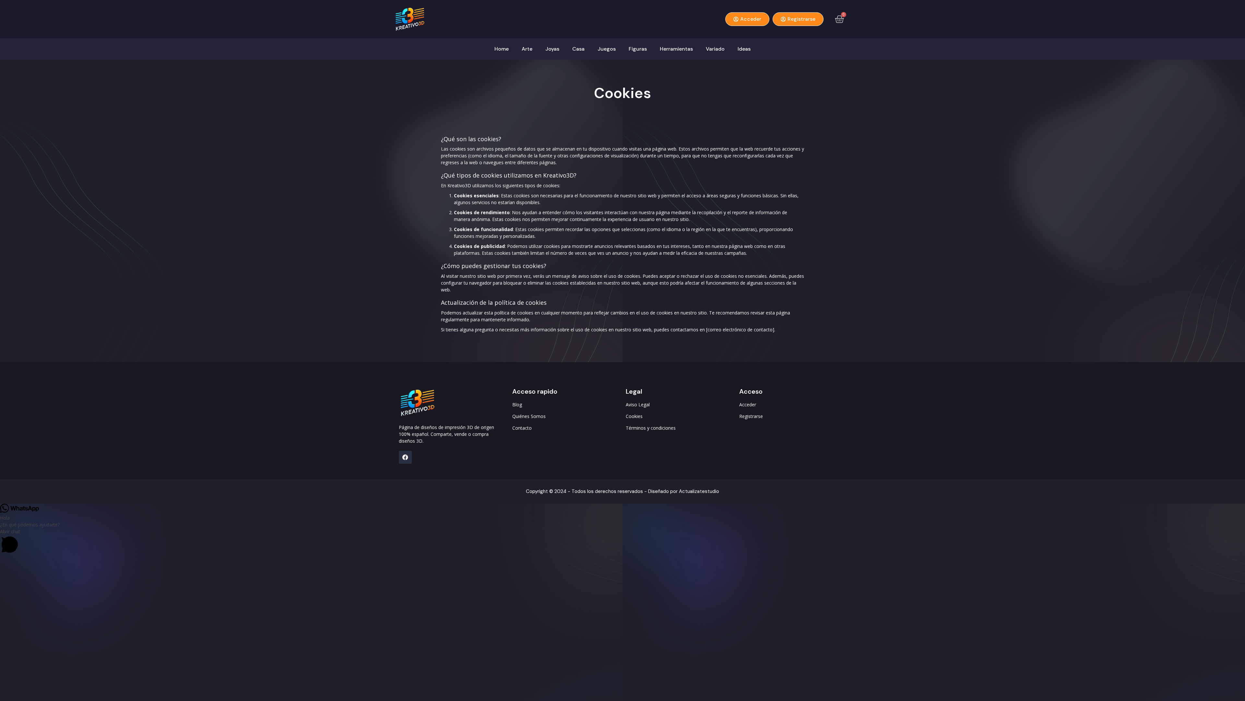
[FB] (405, 457)
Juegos (607, 48)
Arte (527, 48)
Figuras (638, 48)
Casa (578, 48)
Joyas (552, 48)
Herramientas (676, 48)
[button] (622, 542)
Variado (715, 48)
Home (501, 48)
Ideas (744, 48)
